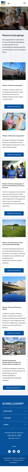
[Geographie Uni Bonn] (3, 3)
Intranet (14, 446)
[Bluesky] (18, 452)
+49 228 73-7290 (14, 435)
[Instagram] (9, 452)
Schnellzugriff (13, 403)
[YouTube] (14, 452)
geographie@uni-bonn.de (14, 433)
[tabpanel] (14, 18)
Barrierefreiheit (13, 462)
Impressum (7, 460)
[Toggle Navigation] (24, 3)
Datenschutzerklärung (18, 460)
